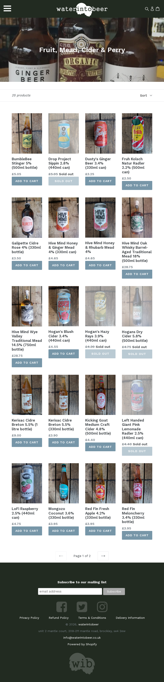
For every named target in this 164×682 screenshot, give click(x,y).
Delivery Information (130, 617)
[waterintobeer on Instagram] (102, 611)
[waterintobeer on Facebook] (62, 611)
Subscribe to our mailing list (82, 582)
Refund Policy (59, 617)
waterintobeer (88, 624)
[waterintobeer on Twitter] (82, 611)
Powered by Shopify (82, 644)
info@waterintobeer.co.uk (82, 637)
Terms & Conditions (92, 617)
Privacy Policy (29, 617)
